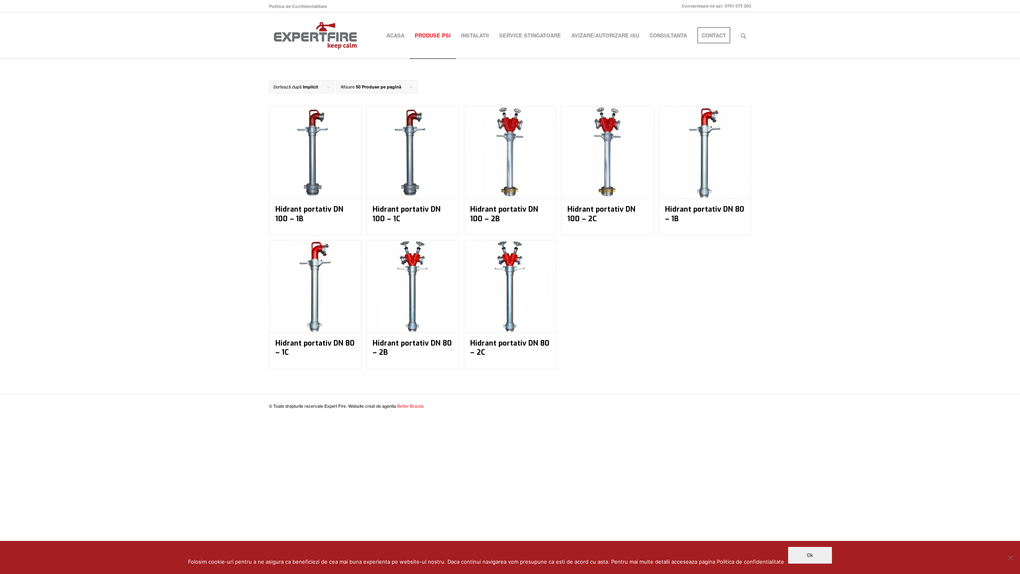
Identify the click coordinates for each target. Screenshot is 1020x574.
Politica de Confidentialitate (298, 6)
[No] (1010, 558)
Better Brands (410, 406)
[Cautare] (743, 35)
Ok (810, 555)
